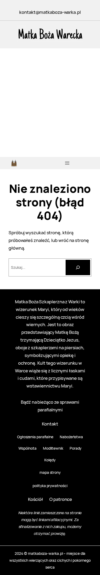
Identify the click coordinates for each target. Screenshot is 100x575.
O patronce (60, 499)
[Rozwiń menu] (67, 163)
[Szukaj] (78, 267)
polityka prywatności (50, 485)
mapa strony (50, 472)
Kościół (35, 499)
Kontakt (50, 424)
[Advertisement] (50, 104)
